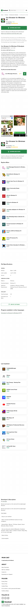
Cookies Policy (5, 586)
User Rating (8, 23)
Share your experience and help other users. (11, 33)
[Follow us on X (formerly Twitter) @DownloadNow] (5, 598)
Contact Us (4, 572)
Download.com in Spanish (7, 574)
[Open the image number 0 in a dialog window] (7, 126)
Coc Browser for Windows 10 (15, 19)
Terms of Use (4, 583)
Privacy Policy (4, 581)
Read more (13, 50)
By (9, 21)
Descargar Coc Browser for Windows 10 (10, 313)
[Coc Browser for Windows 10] (3, 20)
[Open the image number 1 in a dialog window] (20, 126)
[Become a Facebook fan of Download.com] (3, 598)
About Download (5, 567)
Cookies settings (5, 590)
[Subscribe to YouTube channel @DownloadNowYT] (8, 598)
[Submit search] (10, 10)
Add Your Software (5, 569)
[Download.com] (4, 10)
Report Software (15, 304)
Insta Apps (4, 501)
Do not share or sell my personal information (11, 588)
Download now (15, 28)
